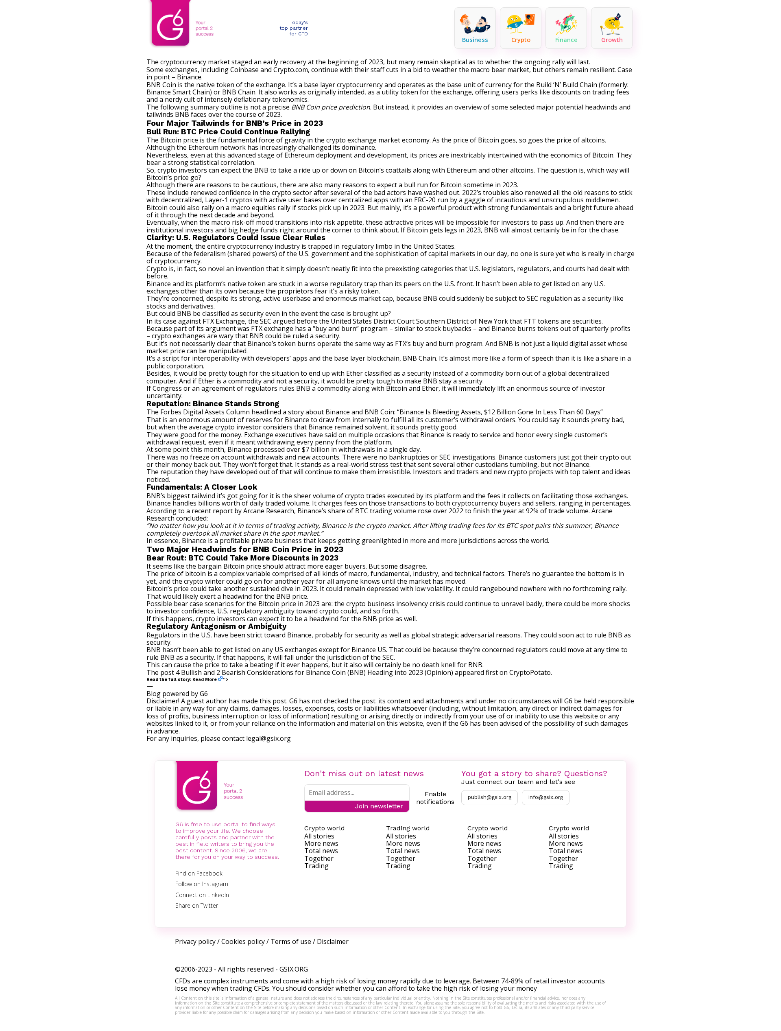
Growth (612, 39)
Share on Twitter (196, 905)
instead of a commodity (468, 373)
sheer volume (314, 495)
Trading (316, 865)
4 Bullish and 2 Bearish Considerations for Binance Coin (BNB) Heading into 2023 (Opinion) (314, 672)
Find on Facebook (199, 873)
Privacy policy (195, 941)
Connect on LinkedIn (202, 895)
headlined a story (277, 411)
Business (475, 39)
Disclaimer (333, 941)
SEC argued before (288, 321)
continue (324, 69)
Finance (566, 39)
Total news (321, 850)
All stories (319, 836)
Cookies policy (243, 941)
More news (321, 843)
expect (387, 184)
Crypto (520, 39)
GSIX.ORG (293, 969)
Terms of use (291, 941)
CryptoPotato (530, 672)
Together (319, 858)
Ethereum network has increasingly (242, 147)
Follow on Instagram (201, 884)
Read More (204, 679)
